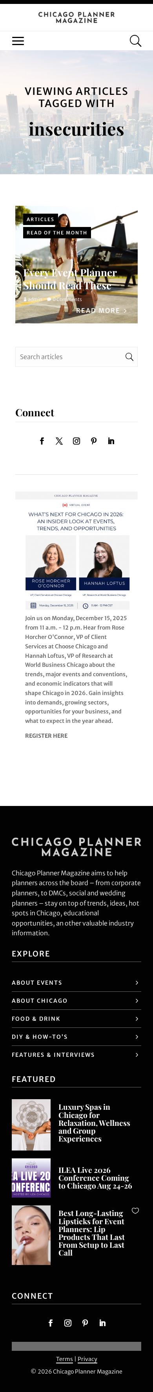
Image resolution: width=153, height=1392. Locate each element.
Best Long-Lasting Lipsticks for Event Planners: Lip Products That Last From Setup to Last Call (91, 1233)
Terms (64, 1359)
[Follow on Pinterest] (94, 441)
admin (35, 299)
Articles (41, 219)
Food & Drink (36, 1018)
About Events (37, 982)
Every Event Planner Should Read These (70, 278)
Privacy (87, 1359)
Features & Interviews (53, 1054)
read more (98, 310)
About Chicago (40, 1000)
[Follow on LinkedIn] (111, 441)
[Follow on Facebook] (42, 441)
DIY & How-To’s (40, 1036)
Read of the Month (57, 233)
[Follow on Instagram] (76, 441)
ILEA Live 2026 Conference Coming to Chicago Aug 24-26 (95, 1178)
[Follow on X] (59, 441)
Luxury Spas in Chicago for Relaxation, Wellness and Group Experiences (94, 1122)
